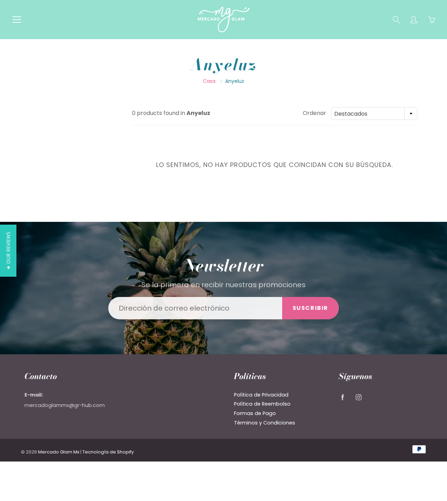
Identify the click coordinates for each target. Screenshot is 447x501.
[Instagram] (358, 397)
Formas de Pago (255, 413)
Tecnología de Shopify (108, 452)
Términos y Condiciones (264, 422)
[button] (8, 251)
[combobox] (374, 113)
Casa (209, 81)
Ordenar (314, 113)
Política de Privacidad (261, 394)
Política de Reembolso (262, 403)
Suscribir (310, 308)
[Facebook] (342, 397)
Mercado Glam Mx (58, 452)
